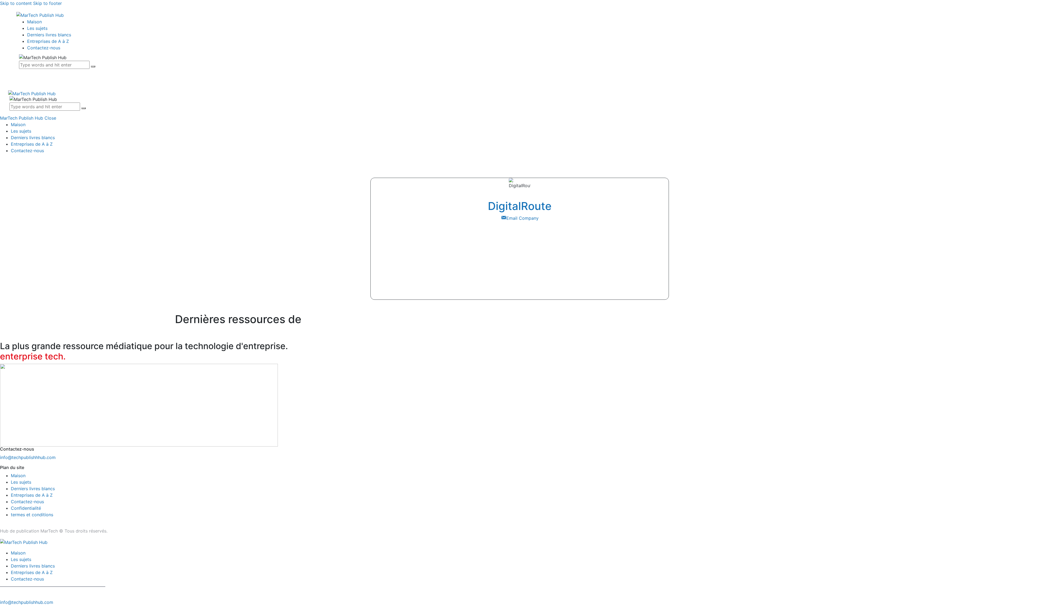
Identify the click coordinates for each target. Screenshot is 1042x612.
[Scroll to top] (3, 608)
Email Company (522, 218)
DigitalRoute (520, 206)
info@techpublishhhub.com (28, 457)
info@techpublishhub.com (26, 602)
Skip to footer (47, 3)
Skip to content (16, 3)
